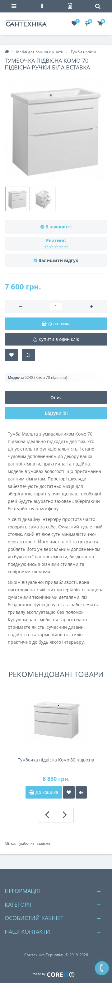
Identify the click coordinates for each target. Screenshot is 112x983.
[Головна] (7, 52)
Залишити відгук (58, 260)
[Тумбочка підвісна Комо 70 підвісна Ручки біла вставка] (56, 128)
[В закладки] (11, 355)
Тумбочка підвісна (33, 843)
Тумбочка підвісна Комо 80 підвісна (56, 760)
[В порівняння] (28, 355)
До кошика (46, 792)
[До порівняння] (81, 792)
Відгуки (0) (56, 413)
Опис (56, 397)
